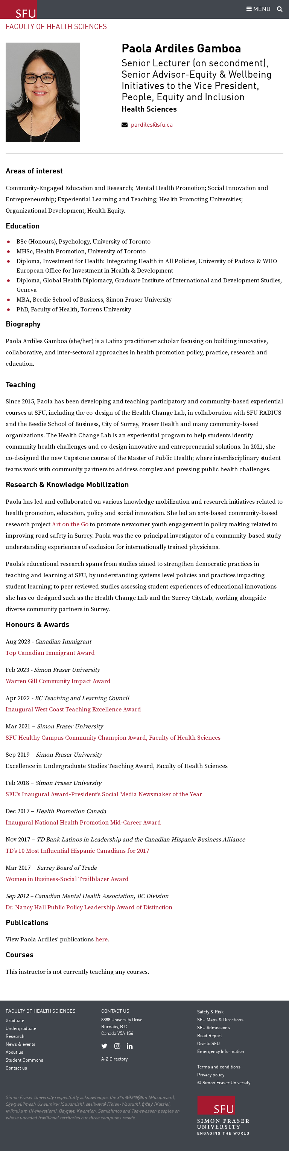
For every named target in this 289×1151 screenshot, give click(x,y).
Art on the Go (70, 524)
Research (15, 1037)
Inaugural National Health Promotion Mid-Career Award (83, 822)
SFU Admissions (213, 1028)
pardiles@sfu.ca (152, 125)
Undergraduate (21, 1029)
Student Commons (24, 1060)
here (101, 939)
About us (14, 1052)
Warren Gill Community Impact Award (58, 681)
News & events (20, 1044)
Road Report (209, 1036)
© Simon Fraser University (223, 1083)
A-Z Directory (114, 1059)
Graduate (15, 1021)
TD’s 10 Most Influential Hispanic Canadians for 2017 (77, 851)
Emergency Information (220, 1052)
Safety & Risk (210, 1012)
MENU (261, 9)
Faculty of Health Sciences (56, 27)
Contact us (16, 1068)
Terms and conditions (218, 1067)
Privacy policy (210, 1075)
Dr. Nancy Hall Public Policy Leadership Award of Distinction (89, 907)
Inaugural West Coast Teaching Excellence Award (73, 709)
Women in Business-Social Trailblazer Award (67, 879)
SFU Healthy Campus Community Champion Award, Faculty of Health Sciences (114, 738)
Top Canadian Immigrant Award (50, 653)
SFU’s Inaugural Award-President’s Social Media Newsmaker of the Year (104, 794)
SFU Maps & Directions (220, 1020)
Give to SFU (208, 1044)
